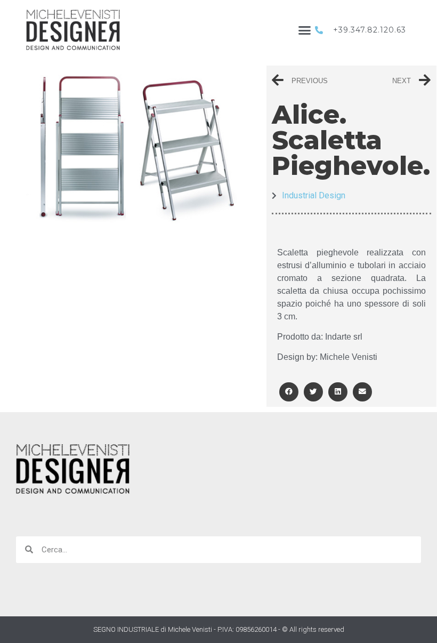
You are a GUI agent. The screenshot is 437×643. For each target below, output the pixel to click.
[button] (305, 30)
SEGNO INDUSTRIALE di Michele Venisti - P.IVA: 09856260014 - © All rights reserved (218, 629)
